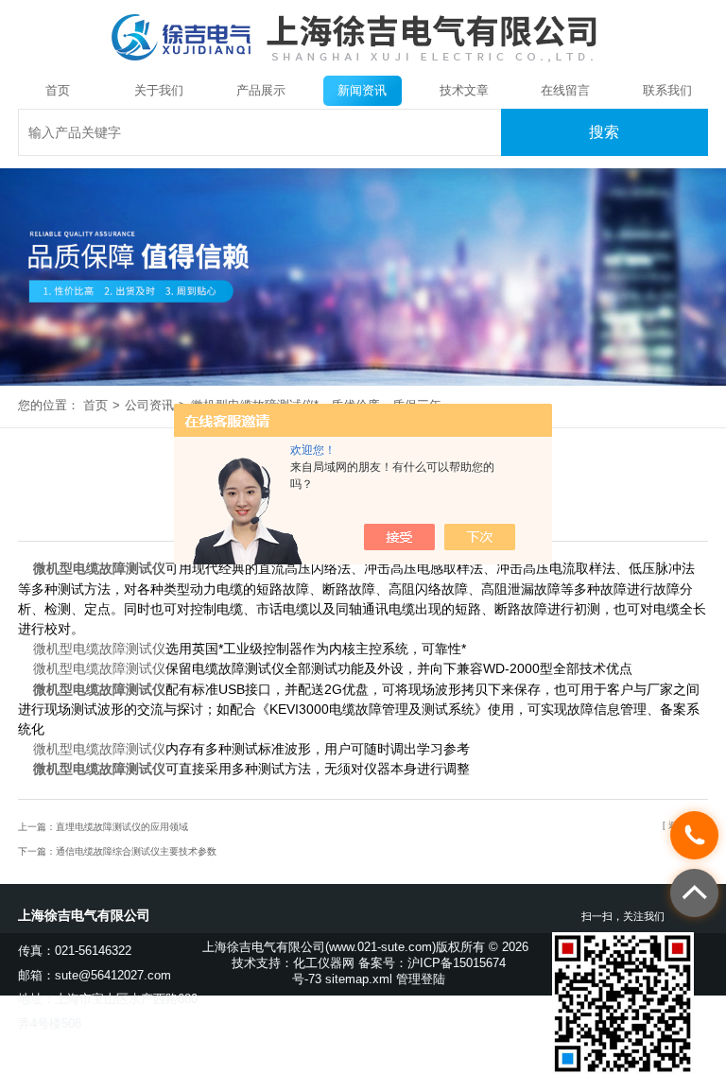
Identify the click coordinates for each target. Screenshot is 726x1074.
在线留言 (565, 90)
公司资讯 (149, 405)
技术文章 (464, 90)
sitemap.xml (358, 979)
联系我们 (667, 90)
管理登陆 (420, 979)
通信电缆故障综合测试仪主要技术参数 (136, 851)
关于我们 (158, 90)
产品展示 (260, 90)
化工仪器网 (323, 963)
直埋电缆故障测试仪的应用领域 (122, 827)
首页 (57, 90)
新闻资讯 (362, 90)
